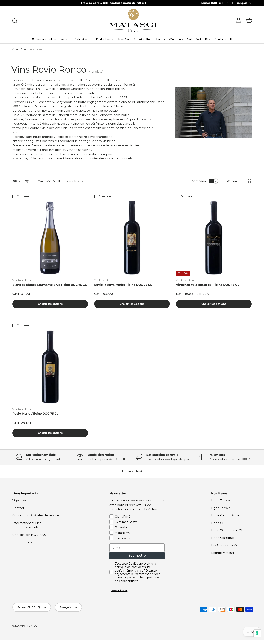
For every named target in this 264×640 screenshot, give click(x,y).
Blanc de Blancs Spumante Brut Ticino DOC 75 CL (49, 285)
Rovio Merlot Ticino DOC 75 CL (35, 413)
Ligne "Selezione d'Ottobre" (231, 530)
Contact (18, 508)
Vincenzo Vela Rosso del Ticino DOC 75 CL (207, 285)
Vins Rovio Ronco (33, 49)
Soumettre (137, 555)
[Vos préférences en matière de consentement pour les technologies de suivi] (257, 633)
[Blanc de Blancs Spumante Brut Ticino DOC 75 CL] (50, 238)
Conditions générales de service (35, 515)
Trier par (44, 181)
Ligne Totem (220, 500)
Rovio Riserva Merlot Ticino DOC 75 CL (123, 285)
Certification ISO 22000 (29, 534)
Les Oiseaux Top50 (225, 545)
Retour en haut (132, 471)
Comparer (198, 181)
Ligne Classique (222, 538)
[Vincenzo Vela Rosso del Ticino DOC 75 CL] (214, 238)
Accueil (16, 49)
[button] (249, 20)
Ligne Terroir (220, 508)
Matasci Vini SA (28, 626)
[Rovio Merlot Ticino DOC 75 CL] (50, 367)
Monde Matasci (222, 552)
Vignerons (19, 500)
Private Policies (23, 542)
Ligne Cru (218, 523)
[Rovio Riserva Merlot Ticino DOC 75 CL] (132, 238)
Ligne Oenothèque (225, 515)
